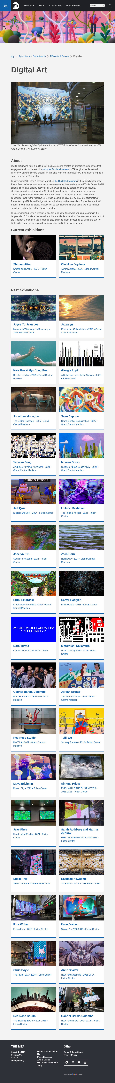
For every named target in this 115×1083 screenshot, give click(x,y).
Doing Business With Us (47, 1052)
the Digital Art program (66, 181)
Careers (14, 1058)
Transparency (17, 1060)
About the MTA (18, 1052)
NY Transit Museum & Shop (47, 1064)
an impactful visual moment (55, 169)
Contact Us (16, 1055)
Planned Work (73, 5)
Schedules (29, 5)
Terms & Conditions (73, 1052)
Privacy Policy (70, 1055)
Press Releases (44, 1057)
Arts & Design (43, 1060)
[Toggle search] (110, 5)
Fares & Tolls (55, 5)
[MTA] (15, 5)
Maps (41, 5)
